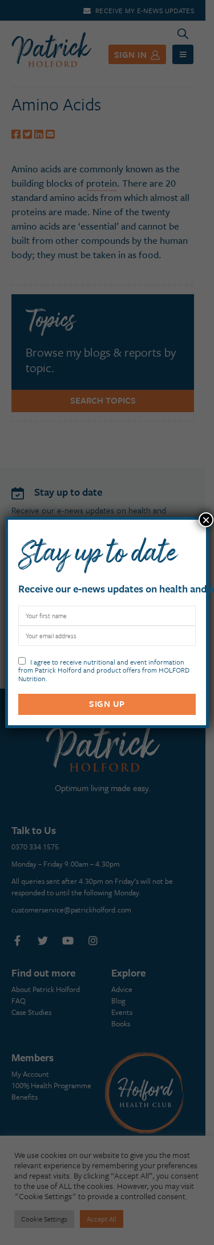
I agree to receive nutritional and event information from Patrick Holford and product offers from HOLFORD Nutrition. (103, 669)
